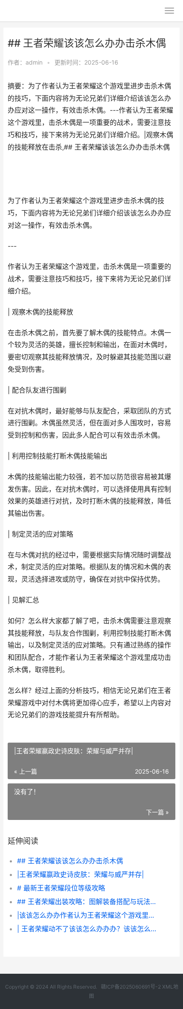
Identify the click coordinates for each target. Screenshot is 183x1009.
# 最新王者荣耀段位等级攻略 (61, 888)
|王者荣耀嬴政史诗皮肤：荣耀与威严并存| (80, 874)
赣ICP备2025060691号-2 (131, 987)
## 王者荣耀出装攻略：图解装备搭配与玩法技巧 (88, 901)
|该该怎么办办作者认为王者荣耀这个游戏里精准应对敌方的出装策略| (88, 915)
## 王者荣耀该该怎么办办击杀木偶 (70, 860)
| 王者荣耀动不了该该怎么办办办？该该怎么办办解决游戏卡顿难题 (88, 928)
